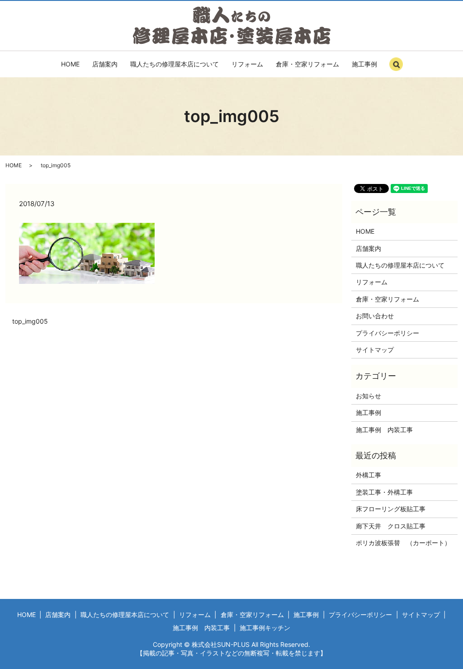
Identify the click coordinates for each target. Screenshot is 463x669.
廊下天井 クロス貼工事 (390, 526)
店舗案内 (105, 64)
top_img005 (30, 321)
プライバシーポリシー (387, 333)
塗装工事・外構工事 (384, 492)
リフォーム (247, 64)
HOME (70, 64)
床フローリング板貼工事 (390, 509)
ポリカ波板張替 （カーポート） (403, 543)
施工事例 (364, 64)
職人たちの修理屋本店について (174, 64)
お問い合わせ (375, 316)
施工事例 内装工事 (384, 429)
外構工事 (368, 475)
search (405, 68)
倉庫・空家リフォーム (307, 64)
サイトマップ (375, 349)
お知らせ (368, 396)
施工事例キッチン (265, 627)
